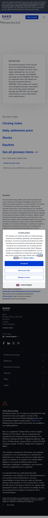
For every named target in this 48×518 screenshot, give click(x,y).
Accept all (24, 263)
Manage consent (24, 277)
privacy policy (35, 258)
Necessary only (24, 270)
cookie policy (19, 258)
